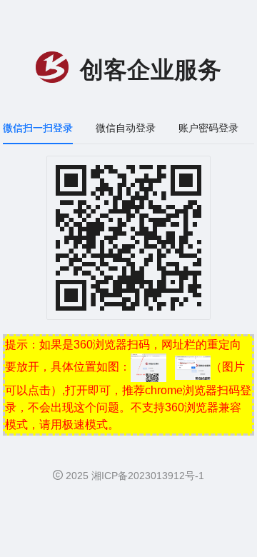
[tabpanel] (129, 245)
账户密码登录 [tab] (208, 127)
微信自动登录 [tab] (126, 127)
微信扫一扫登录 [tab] (38, 127)
